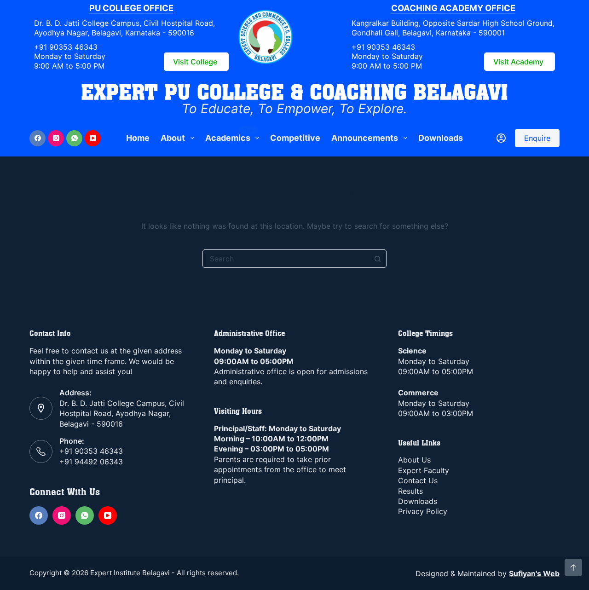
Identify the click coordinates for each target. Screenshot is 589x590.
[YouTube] (93, 138)
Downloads (440, 138)
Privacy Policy (422, 511)
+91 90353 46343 (66, 47)
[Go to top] (573, 567)
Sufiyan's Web (534, 573)
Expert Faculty (423, 470)
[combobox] (286, 258)
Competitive (295, 138)
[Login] (501, 138)
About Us (414, 459)
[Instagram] (56, 138)
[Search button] (377, 258)
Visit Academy (518, 61)
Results (410, 491)
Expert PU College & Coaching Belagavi (294, 91)
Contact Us (418, 480)
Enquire (537, 138)
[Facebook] (37, 138)
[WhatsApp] (74, 138)
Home (138, 138)
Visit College (195, 61)
